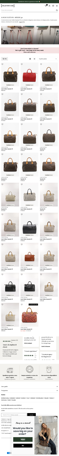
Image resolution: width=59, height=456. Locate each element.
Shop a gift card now (29, 52)
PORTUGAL (4, 400)
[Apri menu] (57, 6)
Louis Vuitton (4, 87)
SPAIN (9, 400)
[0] (46, 6)
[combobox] (29, 10)
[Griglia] (30, 59)
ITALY (28, 398)
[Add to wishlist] (2, 64)
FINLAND (46, 398)
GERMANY (32, 398)
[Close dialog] (55, 418)
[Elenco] (34, 59)
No (23, 446)
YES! (23, 439)
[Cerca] (57, 10)
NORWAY (23, 398)
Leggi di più (22, 22)
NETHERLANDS (39, 398)
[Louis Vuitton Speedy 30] (10, 74)
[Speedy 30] (49, 134)
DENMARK (12, 398)
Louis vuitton (4, 207)
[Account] (49, 6)
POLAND (14, 400)
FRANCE (52, 398)
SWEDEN (18, 398)
